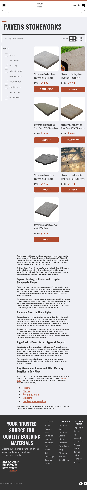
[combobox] (43, 12)
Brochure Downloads (64, 444)
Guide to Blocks (63, 434)
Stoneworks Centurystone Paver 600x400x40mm (71, 75)
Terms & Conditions (64, 458)
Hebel (47, 450)
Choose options (46, 89)
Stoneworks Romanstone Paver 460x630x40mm (44, 176)
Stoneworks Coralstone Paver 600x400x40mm (46, 226)
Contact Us (78, 441)
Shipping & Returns (78, 429)
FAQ (61, 450)
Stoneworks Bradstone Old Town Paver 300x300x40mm (73, 126)
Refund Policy (77, 453)
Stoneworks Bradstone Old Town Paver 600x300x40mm (46, 126)
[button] (4, 5)
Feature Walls (48, 430)
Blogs (61, 439)
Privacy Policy (77, 446)
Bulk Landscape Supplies (49, 456)
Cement (48, 463)
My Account (77, 436)
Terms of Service (78, 460)
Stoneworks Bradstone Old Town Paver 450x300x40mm (73, 176)
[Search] (82, 12)
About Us (63, 453)
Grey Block (49, 436)
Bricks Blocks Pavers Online (13, 483)
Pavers (48, 439)
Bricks (47, 425)
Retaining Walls (49, 444)
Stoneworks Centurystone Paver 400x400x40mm (44, 75)
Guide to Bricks (63, 427)
